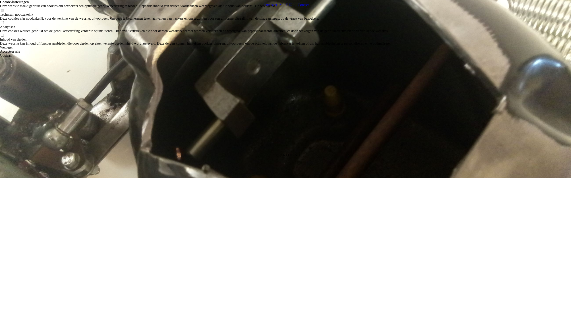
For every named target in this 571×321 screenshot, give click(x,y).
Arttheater (270, 5)
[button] (196, 47)
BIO (289, 5)
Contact (303, 5)
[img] (285, 89)
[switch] (2, 10)
